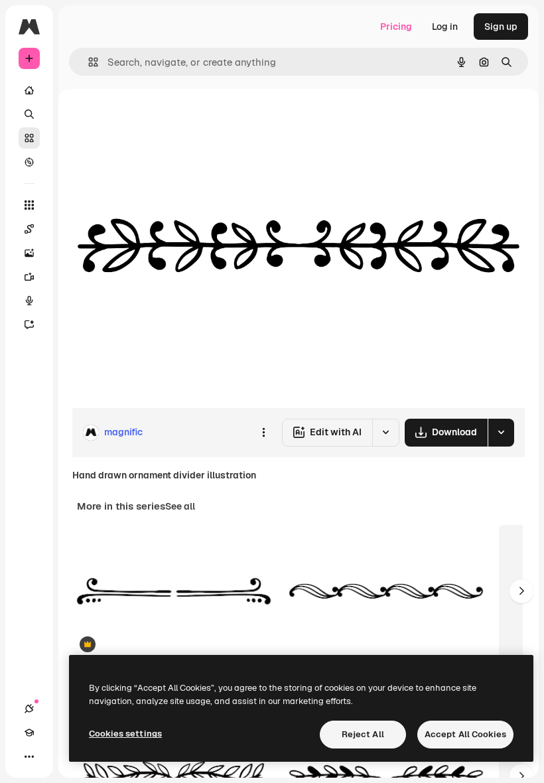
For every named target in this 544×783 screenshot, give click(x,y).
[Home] (29, 90)
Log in (445, 27)
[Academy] (29, 732)
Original (156, 119)
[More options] (263, 432)
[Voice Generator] (29, 300)
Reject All (363, 734)
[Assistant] (29, 324)
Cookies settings (125, 733)
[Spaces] (29, 229)
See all (180, 506)
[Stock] (29, 138)
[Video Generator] (29, 276)
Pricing (396, 27)
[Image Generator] (29, 252)
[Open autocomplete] (88, 62)
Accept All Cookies (465, 734)
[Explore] (29, 162)
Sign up (500, 27)
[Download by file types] (501, 433)
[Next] (521, 591)
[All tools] (29, 205)
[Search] (29, 114)
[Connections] (29, 708)
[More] (29, 756)
